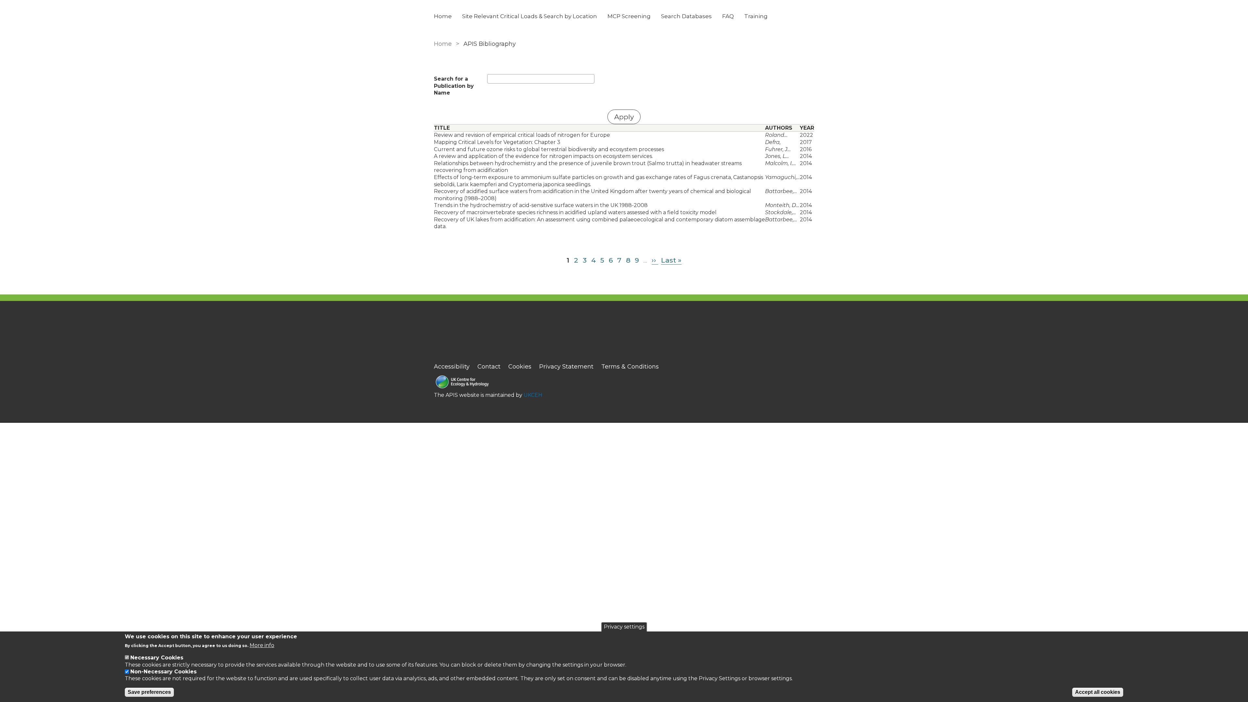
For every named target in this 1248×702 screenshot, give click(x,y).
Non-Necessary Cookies (163, 672)
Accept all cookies (1097, 692)
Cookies (519, 366)
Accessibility (452, 366)
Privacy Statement (566, 366)
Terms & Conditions (630, 366)
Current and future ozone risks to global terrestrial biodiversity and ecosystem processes (549, 149)
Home (443, 16)
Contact (488, 366)
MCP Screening (629, 16)
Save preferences (149, 692)
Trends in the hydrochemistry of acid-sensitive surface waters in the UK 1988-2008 (541, 205)
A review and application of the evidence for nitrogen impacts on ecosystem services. (543, 156)
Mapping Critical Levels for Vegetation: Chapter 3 (497, 142)
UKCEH (533, 395)
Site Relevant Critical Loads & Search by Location (529, 16)
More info (262, 646)
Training (756, 16)
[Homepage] (488, 382)
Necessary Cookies (156, 658)
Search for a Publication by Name (454, 86)
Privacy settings (624, 627)
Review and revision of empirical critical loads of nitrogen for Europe (522, 135)
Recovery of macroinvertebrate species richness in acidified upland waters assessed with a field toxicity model (575, 212)
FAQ (728, 16)
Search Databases (686, 16)
